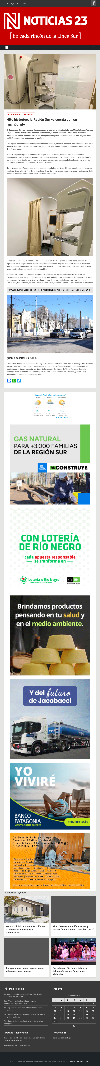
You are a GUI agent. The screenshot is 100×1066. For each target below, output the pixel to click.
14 (80, 1011)
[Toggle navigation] (7, 47)
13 (74, 1011)
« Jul (73, 1026)
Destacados (14, 114)
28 (80, 1018)
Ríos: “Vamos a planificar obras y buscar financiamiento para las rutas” (73, 928)
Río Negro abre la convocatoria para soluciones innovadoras (24, 969)
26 (68, 1018)
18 (61, 1014)
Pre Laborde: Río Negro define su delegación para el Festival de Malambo (70, 971)
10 (55, 1011)
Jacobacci (28, 114)
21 (80, 1014)
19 (68, 1014)
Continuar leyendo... (16, 892)
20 (74, 1014)
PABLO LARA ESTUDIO (79, 1062)
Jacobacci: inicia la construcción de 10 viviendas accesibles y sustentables (25, 929)
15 (87, 1011)
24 (55, 1018)
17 (55, 1014)
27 (74, 1018)
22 (87, 1014)
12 (68, 1011)
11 (61, 1011)
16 (93, 1011)
